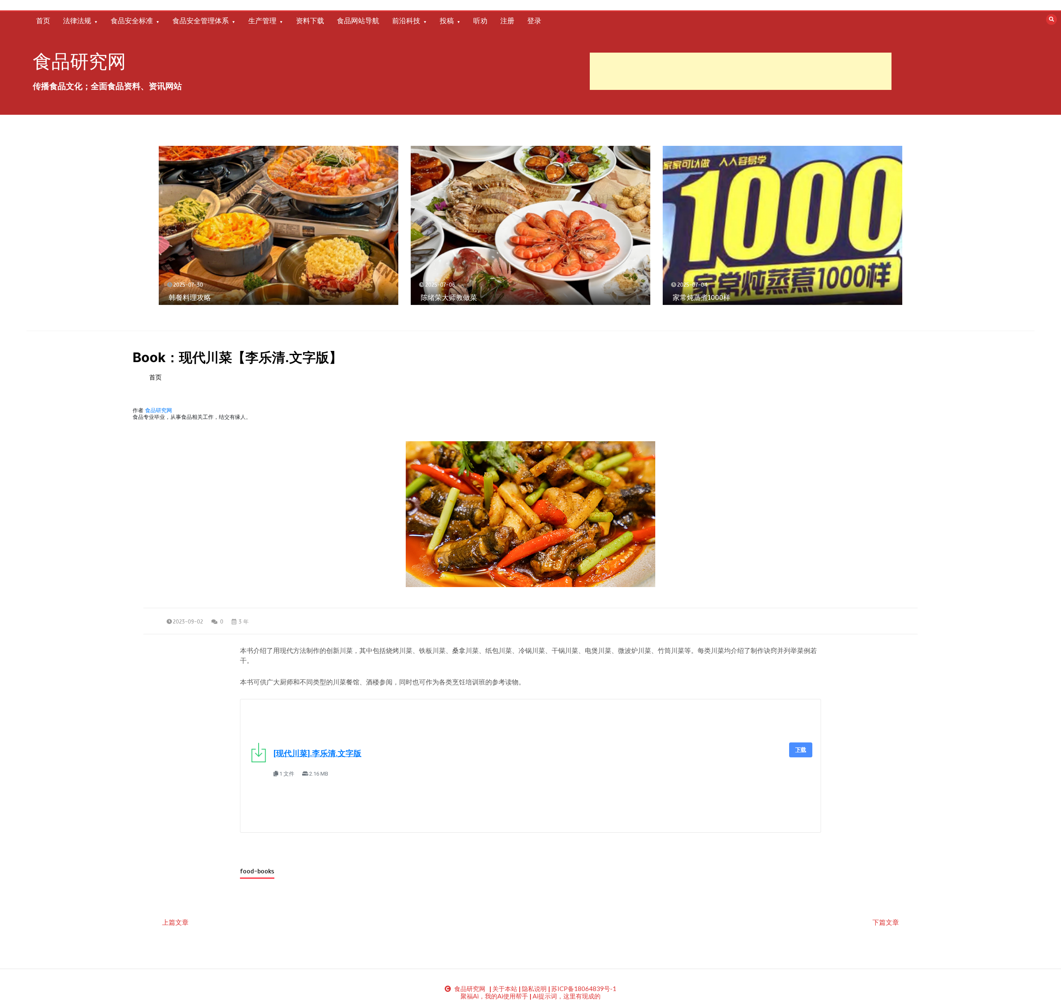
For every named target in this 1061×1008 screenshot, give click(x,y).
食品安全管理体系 (200, 21)
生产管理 (262, 21)
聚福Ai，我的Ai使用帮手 (494, 996)
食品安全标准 (132, 21)
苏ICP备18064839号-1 (583, 988)
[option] (278, 225)
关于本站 (504, 988)
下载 (800, 750)
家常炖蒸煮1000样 (701, 297)
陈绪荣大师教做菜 (449, 297)
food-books (257, 871)
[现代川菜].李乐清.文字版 (317, 753)
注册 (507, 21)
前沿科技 (406, 21)
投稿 (447, 21)
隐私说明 (534, 988)
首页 (43, 21)
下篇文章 (885, 922)
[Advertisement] (740, 71)
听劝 (480, 21)
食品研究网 (79, 62)
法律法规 (77, 21)
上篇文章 (175, 922)
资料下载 (310, 21)
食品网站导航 (358, 21)
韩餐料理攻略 (190, 297)
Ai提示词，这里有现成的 (567, 996)
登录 (534, 21)
